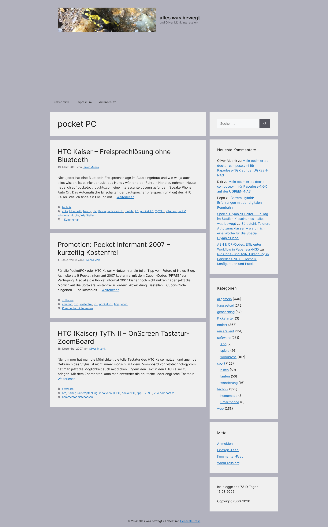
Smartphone (229, 402)
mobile (129, 211)
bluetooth (75, 211)
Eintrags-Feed (228, 450)
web (220, 408)
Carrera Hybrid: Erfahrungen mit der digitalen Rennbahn (239, 202)
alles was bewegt (180, 17)
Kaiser (102, 211)
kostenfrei (86, 304)
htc (95, 211)
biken (224, 370)
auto (65, 211)
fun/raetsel (225, 305)
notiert (222, 325)
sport (221, 363)
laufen (225, 376)
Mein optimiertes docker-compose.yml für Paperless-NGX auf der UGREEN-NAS (242, 186)
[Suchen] (264, 123)
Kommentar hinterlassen (77, 308)
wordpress (228, 357)
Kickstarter (225, 318)
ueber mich (61, 102)
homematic (228, 396)
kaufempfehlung (87, 393)
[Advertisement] (164, 68)
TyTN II (159, 211)
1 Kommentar (70, 219)
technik (66, 207)
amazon (67, 304)
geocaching (226, 312)
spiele (224, 350)
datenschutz (107, 102)
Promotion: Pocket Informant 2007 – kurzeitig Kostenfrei (114, 248)
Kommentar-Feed (230, 456)
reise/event (225, 331)
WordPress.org (228, 463)
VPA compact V (176, 211)
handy (87, 211)
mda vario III (115, 211)
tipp (116, 304)
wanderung (229, 383)
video (124, 304)
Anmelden (225, 444)
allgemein (224, 299)
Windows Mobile (68, 215)
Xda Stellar (87, 215)
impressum (84, 102)
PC (137, 211)
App (223, 344)
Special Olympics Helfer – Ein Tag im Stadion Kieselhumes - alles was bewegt (242, 219)
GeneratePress (190, 521)
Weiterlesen (125, 197)
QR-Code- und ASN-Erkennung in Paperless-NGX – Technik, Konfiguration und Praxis (243, 259)
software (67, 300)
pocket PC (147, 211)
